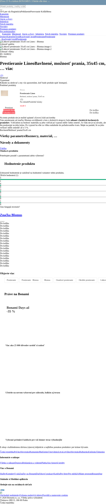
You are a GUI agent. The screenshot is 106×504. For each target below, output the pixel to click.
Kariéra (57, 474)
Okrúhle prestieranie (87, 280)
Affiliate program (84, 474)
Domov (3, 36)
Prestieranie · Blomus (30, 280)
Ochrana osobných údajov (30, 495)
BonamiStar (97, 474)
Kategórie (11, 36)
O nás (16, 474)
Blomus (47, 280)
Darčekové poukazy (45, 474)
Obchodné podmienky (9, 495)
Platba (44, 463)
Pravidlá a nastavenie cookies (55, 495)
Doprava (18, 463)
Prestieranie (50, 36)
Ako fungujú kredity (56, 463)
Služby (3, 474)
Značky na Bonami (27, 474)
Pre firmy (64, 474)
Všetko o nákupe (7, 463)
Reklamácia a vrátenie (32, 463)
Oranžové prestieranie (64, 280)
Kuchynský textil (27, 36)
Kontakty (10, 474)
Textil (17, 36)
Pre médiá (72, 474)
